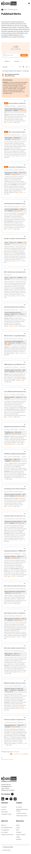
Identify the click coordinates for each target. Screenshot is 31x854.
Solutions (4, 807)
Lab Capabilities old (6, 827)
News (17, 830)
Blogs (17, 825)
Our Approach (5, 830)
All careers (19, 807)
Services (3, 809)
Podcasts (18, 832)
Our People (4, 832)
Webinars (18, 839)
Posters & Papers (21, 834)
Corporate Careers (21, 813)
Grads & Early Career (21, 815)
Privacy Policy (6, 850)
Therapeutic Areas (6, 814)
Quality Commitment (7, 834)
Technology (4, 811)
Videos (18, 837)
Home (5, 9)
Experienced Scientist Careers (22, 810)
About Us (3, 825)
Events (18, 827)
